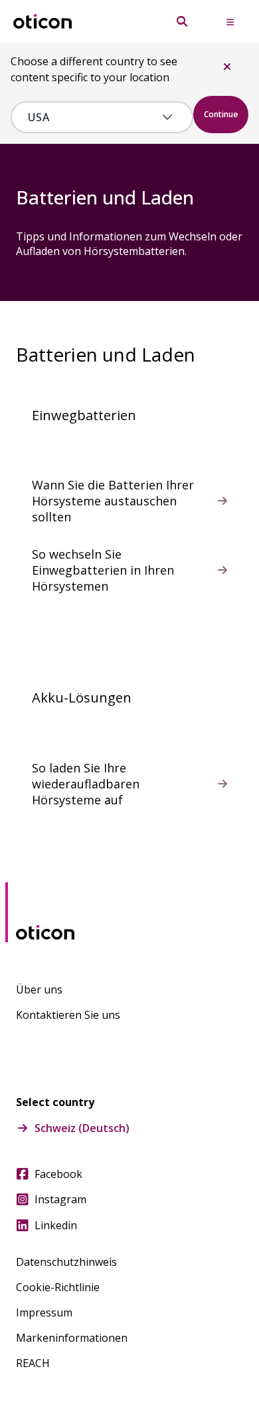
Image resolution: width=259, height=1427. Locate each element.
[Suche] (182, 21)
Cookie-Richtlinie (58, 1287)
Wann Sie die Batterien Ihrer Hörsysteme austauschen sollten (113, 501)
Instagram (60, 1199)
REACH (33, 1363)
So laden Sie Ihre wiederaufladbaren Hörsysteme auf (85, 784)
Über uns (39, 989)
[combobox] (92, 117)
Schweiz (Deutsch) (82, 1128)
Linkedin (56, 1225)
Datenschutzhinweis (66, 1262)
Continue (221, 114)
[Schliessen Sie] (227, 66)
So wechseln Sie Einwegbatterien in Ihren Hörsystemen (103, 570)
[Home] (42, 21)
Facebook (58, 1174)
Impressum (44, 1312)
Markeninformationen (72, 1337)
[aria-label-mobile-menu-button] (230, 21)
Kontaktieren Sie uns (68, 1014)
